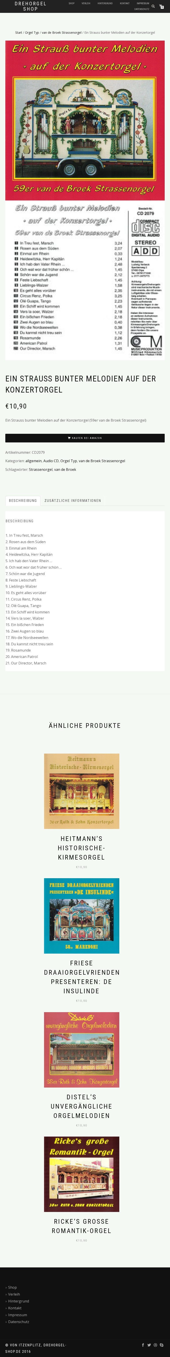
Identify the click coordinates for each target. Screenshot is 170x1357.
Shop (71, 3)
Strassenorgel (40, 469)
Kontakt (124, 3)
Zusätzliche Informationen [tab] (72, 501)
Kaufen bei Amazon (87, 438)
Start (18, 32)
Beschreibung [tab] (23, 501)
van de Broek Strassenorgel (61, 32)
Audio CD (51, 460)
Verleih (86, 3)
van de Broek (65, 469)
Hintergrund (105, 3)
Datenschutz (141, 9)
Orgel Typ (32, 32)
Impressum (143, 3)
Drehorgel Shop (31, 6)
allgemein (33, 460)
